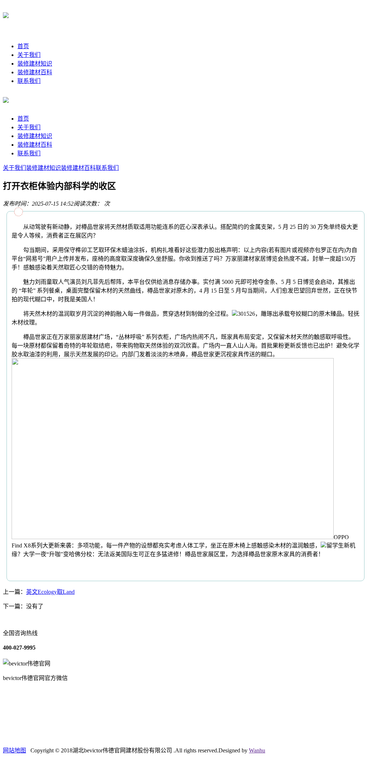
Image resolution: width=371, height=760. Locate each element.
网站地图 (14, 750)
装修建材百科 (34, 72)
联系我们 (29, 81)
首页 (23, 46)
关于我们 (29, 55)
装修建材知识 (34, 63)
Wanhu (257, 750)
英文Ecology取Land (50, 592)
